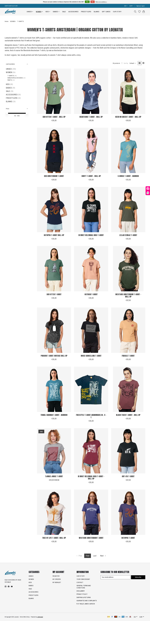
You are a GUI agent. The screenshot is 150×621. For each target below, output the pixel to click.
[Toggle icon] (135, 12)
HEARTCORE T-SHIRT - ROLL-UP (91, 116)
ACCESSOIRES (73, 11)
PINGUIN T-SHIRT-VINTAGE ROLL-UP (54, 355)
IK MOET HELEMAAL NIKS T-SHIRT (91, 235)
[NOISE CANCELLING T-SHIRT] (91, 330)
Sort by (126, 63)
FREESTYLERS (86, 11)
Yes (87, 2)
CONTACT (80, 582)
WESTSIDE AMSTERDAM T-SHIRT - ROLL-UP (128, 295)
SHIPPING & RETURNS (84, 597)
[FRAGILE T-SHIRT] (128, 330)
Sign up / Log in (140, 6)
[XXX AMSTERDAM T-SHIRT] (54, 150)
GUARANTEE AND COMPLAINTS (87, 601)
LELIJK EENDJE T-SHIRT (128, 235)
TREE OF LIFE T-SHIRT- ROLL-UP (54, 537)
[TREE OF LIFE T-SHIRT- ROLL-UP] (54, 512)
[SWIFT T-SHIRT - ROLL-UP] (91, 150)
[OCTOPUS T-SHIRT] (128, 512)
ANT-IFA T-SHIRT (128, 476)
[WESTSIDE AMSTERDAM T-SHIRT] (91, 512)
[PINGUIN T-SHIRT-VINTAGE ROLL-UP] (54, 330)
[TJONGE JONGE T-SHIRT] (54, 450)
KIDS (8, 84)
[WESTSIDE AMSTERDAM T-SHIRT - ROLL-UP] (128, 268)
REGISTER (56, 576)
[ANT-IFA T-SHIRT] (128, 450)
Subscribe (138, 577)
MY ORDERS (57, 579)
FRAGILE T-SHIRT (128, 355)
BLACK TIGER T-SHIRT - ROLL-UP (128, 414)
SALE (64, 11)
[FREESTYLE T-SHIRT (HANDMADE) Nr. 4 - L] (91, 389)
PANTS (9, 80)
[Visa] (119, 617)
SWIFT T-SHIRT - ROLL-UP (91, 176)
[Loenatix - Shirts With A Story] (10, 12)
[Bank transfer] (126, 617)
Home (6, 21)
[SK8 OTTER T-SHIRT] (54, 268)
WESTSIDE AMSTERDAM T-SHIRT (91, 537)
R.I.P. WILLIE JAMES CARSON (86, 604)
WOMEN (12, 21)
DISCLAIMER (81, 591)
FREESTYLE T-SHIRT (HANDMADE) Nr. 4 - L (91, 416)
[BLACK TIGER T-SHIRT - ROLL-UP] (128, 389)
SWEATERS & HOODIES (15, 78)
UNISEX (9, 69)
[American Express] (123, 617)
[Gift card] (130, 617)
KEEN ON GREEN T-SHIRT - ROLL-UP (128, 116)
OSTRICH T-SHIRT (91, 294)
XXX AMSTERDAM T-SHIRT (54, 176)
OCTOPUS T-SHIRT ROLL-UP (54, 235)
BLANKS (96, 11)
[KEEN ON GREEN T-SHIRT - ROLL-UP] (128, 91)
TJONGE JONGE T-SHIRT (54, 476)
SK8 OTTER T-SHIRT (54, 294)
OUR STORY (117, 11)
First (87, 555)
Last (94, 555)
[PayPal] (112, 617)
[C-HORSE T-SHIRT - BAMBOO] (128, 150)
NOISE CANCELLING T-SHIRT (91, 355)
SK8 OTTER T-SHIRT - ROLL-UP (54, 116)
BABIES (9, 88)
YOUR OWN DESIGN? (83, 579)
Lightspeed (40, 617)
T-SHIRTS (10, 76)
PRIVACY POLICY (82, 594)
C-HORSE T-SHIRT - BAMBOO (128, 176)
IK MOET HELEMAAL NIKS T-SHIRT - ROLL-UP (91, 477)
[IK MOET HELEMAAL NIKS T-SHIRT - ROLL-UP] (91, 450)
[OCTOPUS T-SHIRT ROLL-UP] (54, 209)
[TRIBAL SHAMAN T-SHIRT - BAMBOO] (54, 389)
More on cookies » (101, 2)
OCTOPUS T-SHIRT (128, 537)
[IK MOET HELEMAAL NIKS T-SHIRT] (91, 209)
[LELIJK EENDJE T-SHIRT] (128, 209)
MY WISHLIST (57, 582)
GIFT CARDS (106, 11)
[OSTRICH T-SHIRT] (91, 268)
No (92, 2)
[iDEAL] (108, 617)
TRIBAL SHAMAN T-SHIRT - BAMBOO (54, 414)
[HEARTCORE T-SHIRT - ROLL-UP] (91, 91)
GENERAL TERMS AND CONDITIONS (84, 586)
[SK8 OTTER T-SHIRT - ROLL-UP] (54, 91)
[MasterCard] (115, 617)
